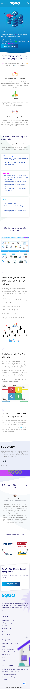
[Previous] (3, 510)
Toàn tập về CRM (6, 654)
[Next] (26, 510)
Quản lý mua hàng (6, 628)
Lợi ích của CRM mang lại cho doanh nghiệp (13, 652)
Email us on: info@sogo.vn (10, 677)
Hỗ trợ (3, 657)
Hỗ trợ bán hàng (6, 626)
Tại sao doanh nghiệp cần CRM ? (10, 649)
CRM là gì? (4, 646)
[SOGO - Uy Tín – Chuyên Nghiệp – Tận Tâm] (15, 3)
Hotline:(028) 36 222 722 (9, 674)
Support (4, 631)
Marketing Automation (8, 620)
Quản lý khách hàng (7, 623)
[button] (2, 3)
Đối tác (3, 660)
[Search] (28, 3)
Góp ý (5, 679)
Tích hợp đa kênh (6, 634)
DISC (21, 428)
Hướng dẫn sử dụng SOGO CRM (10, 643)
